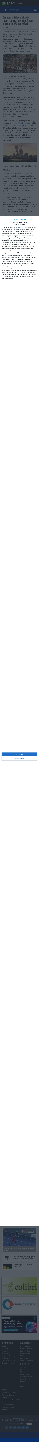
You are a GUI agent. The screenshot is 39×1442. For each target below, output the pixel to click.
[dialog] (19, 721)
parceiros (20, 227)
